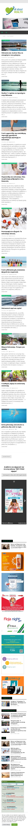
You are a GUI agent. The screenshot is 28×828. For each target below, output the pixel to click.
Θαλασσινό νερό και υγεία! (11, 308)
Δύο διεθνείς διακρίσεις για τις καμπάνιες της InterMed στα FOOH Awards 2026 (18, 715)
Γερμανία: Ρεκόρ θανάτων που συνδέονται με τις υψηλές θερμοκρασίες (18, 774)
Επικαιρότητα (5, 80)
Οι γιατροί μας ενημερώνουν (9, 163)
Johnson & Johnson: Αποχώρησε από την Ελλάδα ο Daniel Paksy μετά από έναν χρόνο (18, 758)
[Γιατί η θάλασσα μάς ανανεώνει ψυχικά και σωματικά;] (14, 262)
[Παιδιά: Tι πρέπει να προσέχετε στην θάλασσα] (14, 85)
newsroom (12, 142)
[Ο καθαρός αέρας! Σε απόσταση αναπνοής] (14, 376)
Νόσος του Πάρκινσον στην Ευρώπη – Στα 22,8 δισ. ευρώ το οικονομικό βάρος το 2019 (18, 546)
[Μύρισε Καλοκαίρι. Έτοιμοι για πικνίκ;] (14, 339)
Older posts (6, 456)
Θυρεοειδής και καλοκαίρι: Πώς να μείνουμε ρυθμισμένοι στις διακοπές (13, 179)
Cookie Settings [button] (6, 824)
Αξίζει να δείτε (5, 40)
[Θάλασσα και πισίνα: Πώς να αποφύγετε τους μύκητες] (14, 45)
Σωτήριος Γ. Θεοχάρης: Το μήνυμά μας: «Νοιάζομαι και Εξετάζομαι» (18, 703)
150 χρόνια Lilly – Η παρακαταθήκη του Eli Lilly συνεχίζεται (18, 722)
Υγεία (3, 257)
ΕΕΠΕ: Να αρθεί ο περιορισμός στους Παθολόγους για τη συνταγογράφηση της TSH (18, 750)
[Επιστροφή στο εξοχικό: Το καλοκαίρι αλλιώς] (14, 218)
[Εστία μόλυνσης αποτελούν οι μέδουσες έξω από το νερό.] (14, 416)
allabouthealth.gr (14, 97)
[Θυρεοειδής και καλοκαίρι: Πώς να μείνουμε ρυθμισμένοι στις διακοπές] (14, 169)
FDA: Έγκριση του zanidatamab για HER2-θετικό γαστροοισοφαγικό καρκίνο (18, 766)
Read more (4, 76)
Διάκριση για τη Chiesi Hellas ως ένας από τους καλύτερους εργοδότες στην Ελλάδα (18, 730)
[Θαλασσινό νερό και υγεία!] (14, 300)
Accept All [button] (14, 824)
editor (13, 57)
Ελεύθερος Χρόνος (6, 208)
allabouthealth (13, 274)
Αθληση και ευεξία (6, 295)
